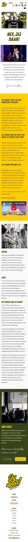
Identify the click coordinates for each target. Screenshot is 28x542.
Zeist (14, 520)
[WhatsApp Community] (13, 5)
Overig (14, 523)
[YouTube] (24, 8)
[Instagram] (19, 5)
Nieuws (14, 500)
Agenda (14, 494)
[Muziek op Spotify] (22, 5)
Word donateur (20, 459)
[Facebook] (16, 5)
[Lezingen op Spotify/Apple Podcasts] (25, 5)
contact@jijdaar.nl (14, 538)
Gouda (14, 518)
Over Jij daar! (14, 503)
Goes (14, 515)
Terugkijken (14, 497)
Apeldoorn (14, 510)
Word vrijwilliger (8, 459)
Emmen (14, 513)
